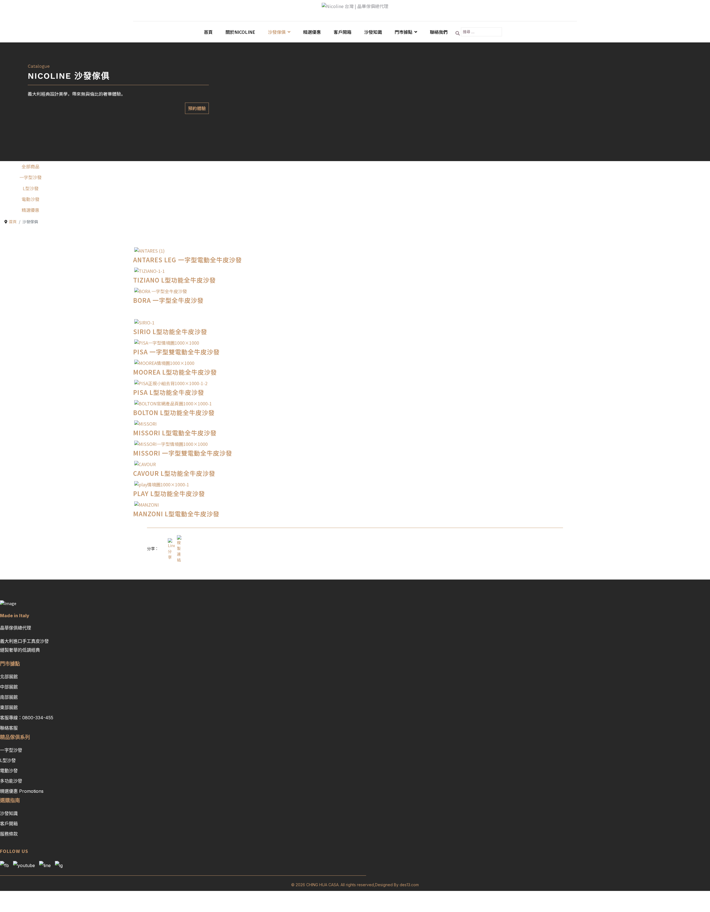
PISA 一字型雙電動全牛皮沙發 (176, 351)
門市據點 (403, 32)
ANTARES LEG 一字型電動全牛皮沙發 (187, 259)
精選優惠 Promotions (22, 791)
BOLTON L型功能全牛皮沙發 (174, 412)
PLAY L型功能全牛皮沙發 (169, 493)
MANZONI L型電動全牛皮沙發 (176, 513)
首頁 (208, 32)
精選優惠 (312, 32)
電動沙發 (30, 199)
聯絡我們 (439, 32)
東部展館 (9, 707)
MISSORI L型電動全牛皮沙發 (175, 432)
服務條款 (9, 834)
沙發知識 (373, 32)
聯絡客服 (9, 728)
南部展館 (9, 697)
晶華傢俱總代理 (15, 628)
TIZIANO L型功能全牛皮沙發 (174, 279)
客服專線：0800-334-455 (26, 717)
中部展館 (9, 687)
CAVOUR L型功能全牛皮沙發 (174, 473)
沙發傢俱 (277, 32)
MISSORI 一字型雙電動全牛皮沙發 (182, 452)
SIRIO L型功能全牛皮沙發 (170, 331)
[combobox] (481, 31)
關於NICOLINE (240, 32)
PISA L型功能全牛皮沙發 (168, 392)
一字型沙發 (30, 177)
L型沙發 (31, 188)
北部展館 (9, 676)
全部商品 (30, 166)
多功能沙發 (11, 781)
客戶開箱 (342, 32)
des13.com (409, 884)
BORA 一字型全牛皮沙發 (168, 300)
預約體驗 (197, 108)
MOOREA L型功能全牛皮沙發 (175, 371)
